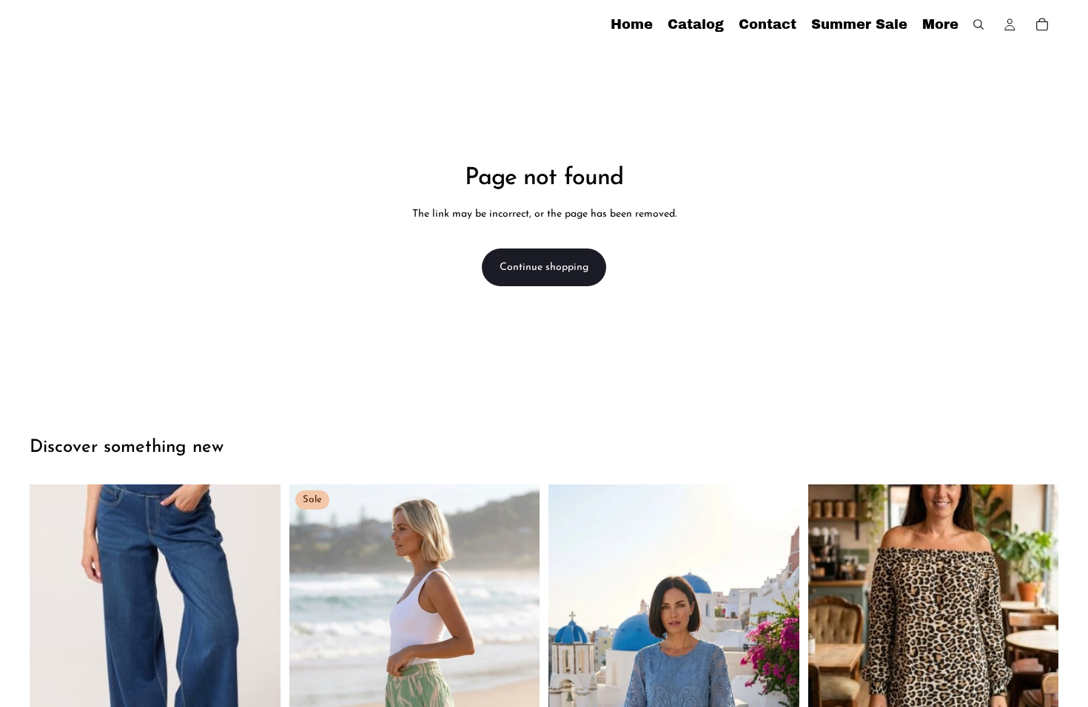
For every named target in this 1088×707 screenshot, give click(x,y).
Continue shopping (544, 267)
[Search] (978, 24)
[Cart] (1042, 24)
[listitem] (940, 24)
